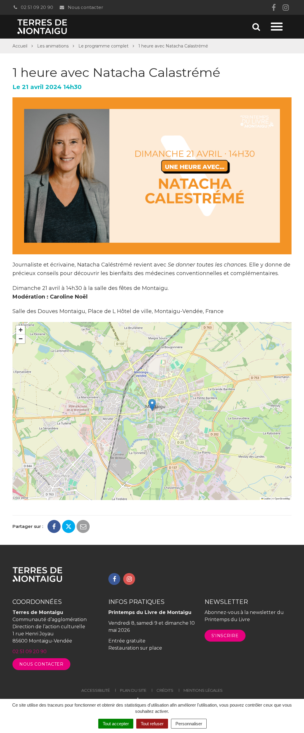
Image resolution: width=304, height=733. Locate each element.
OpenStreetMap (282, 498)
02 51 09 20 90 (36, 7)
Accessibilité (95, 690)
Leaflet (266, 498)
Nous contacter (84, 7)
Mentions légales (203, 690)
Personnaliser (188, 723)
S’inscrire (225, 635)
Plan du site (133, 690)
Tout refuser (152, 723)
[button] (152, 405)
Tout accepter (116, 723)
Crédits (164, 690)
